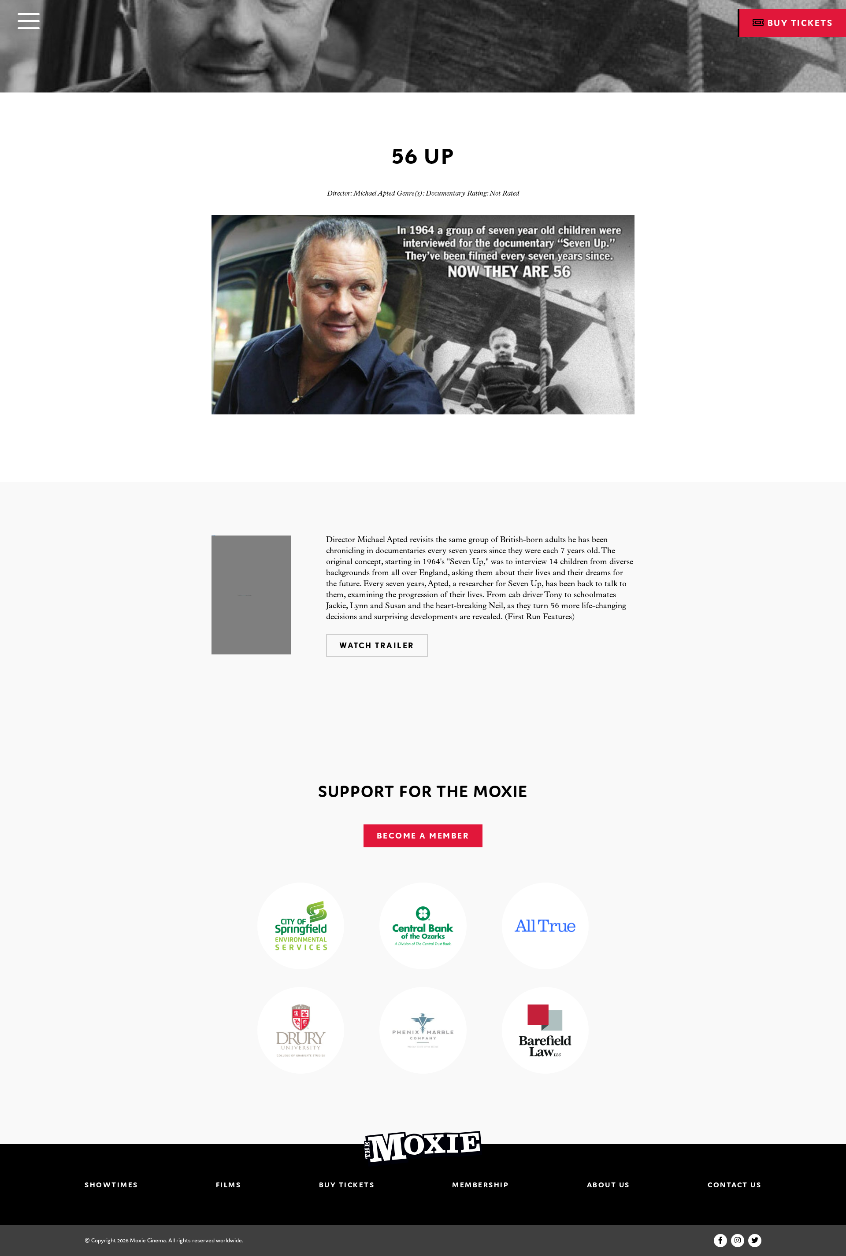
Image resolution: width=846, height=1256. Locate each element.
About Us (608, 1185)
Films (228, 1185)
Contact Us (734, 1185)
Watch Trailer (377, 645)
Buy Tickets (347, 1185)
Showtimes (111, 1185)
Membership (480, 1185)
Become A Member (423, 835)
